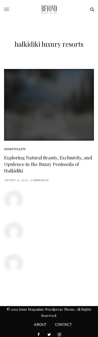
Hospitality (15, 149)
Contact (63, 325)
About (40, 325)
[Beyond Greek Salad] (49, 9)
